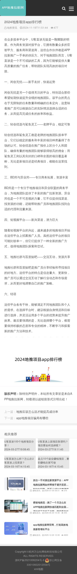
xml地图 (38, 569)
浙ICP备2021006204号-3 (29, 560)
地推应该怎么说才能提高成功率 (37, 411)
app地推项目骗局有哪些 (32, 418)
